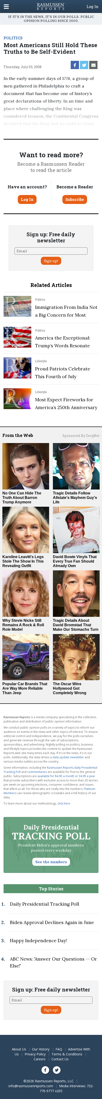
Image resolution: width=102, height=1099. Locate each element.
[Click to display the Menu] (6, 6)
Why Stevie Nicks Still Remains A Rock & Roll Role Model (23, 624)
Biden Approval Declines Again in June (52, 922)
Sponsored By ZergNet (81, 435)
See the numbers (51, 861)
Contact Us (60, 1059)
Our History (41, 1049)
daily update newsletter (68, 757)
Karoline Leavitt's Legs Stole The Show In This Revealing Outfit (23, 561)
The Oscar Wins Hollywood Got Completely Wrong (69, 688)
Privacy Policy (35, 1054)
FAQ (59, 1049)
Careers (40, 1059)
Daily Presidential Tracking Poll (44, 904)
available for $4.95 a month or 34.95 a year (66, 776)
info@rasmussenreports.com (31, 1086)
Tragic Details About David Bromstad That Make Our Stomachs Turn (75, 624)
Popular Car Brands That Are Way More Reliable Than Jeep (24, 688)
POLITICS (13, 37)
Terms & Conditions (66, 1054)
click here (63, 803)
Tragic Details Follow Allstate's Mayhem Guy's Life (75, 497)
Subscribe (74, 199)
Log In (92, 6)
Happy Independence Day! (38, 940)
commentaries (37, 772)
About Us (19, 1049)
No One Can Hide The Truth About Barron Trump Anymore (21, 497)
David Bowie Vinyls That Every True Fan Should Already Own (75, 561)
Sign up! (51, 260)
